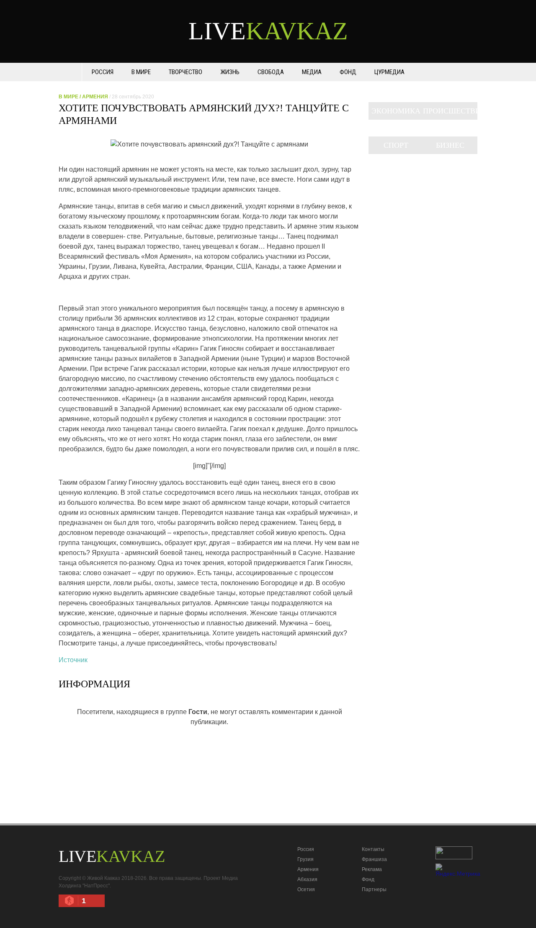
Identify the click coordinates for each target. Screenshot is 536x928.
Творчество (185, 72)
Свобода (271, 72)
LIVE (268, 31)
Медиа (312, 72)
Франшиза (374, 859)
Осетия (306, 889)
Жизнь (230, 72)
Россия (102, 72)
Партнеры (374, 889)
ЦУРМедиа (389, 72)
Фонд (348, 72)
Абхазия (307, 879)
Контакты (373, 849)
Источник (73, 659)
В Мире (141, 72)
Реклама (372, 869)
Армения (95, 97)
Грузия (305, 859)
